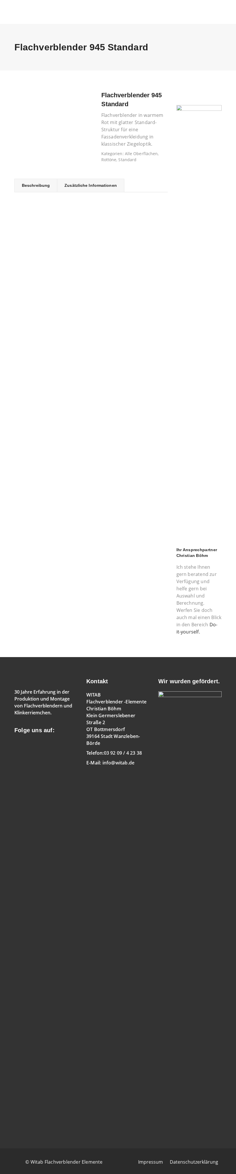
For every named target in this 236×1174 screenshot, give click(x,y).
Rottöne (109, 159)
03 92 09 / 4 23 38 (123, 753)
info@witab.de (118, 763)
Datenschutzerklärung (194, 1162)
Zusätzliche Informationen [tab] (90, 185)
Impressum (150, 1162)
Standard (127, 159)
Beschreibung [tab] (36, 185)
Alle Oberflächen (141, 153)
